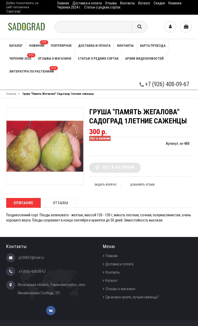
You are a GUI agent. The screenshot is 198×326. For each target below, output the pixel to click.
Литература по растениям (32, 70)
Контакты (127, 3)
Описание (23, 203)
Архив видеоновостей (144, 58)
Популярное (61, 45)
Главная (63, 3)
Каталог (144, 3)
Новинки (175, 3)
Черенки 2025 (21, 57)
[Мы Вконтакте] (50, 310)
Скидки (159, 3)
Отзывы (111, 3)
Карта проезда (153, 45)
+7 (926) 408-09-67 (166, 84)
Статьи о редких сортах (102, 7)
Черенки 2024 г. (69, 7)
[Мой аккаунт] (170, 27)
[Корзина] (186, 27)
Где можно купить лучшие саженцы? (132, 297)
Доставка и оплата (87, 3)
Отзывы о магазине (54, 58)
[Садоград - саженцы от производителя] (26, 26)
